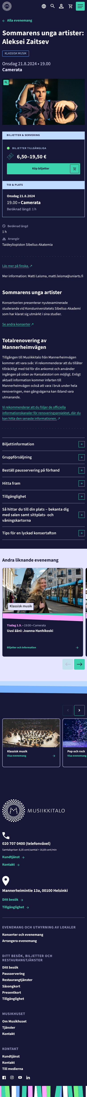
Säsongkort (11, 986)
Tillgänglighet (13, 907)
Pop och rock (76, 751)
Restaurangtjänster (17, 980)
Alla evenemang (19, 20)
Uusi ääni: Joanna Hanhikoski (30, 631)
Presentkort (11, 992)
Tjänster (8, 1027)
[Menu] (80, 6)
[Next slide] (79, 664)
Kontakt (8, 865)
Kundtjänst (11, 857)
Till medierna (12, 1069)
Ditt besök (10, 900)
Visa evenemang (16, 756)
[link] (70, 6)
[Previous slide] (67, 664)
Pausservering (13, 973)
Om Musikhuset (14, 1021)
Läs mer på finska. (15, 266)
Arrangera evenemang (19, 941)
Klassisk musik (16, 53)
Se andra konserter (16, 324)
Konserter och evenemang (22, 934)
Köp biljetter (40, 168)
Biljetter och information (21, 647)
